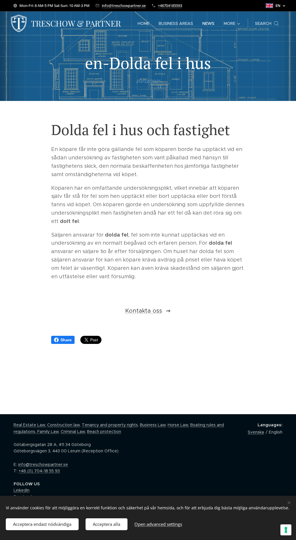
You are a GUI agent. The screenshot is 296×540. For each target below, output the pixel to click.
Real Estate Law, (30, 424)
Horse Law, (178, 424)
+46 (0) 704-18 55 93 (39, 470)
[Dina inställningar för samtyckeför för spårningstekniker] (285, 529)
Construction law (63, 424)
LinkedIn (21, 490)
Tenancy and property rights (110, 424)
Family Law (47, 431)
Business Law (153, 424)
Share (66, 340)
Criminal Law (73, 431)
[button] (267, 23)
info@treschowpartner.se (124, 5)
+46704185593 (170, 5)
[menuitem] (145, 23)
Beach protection (104, 431)
